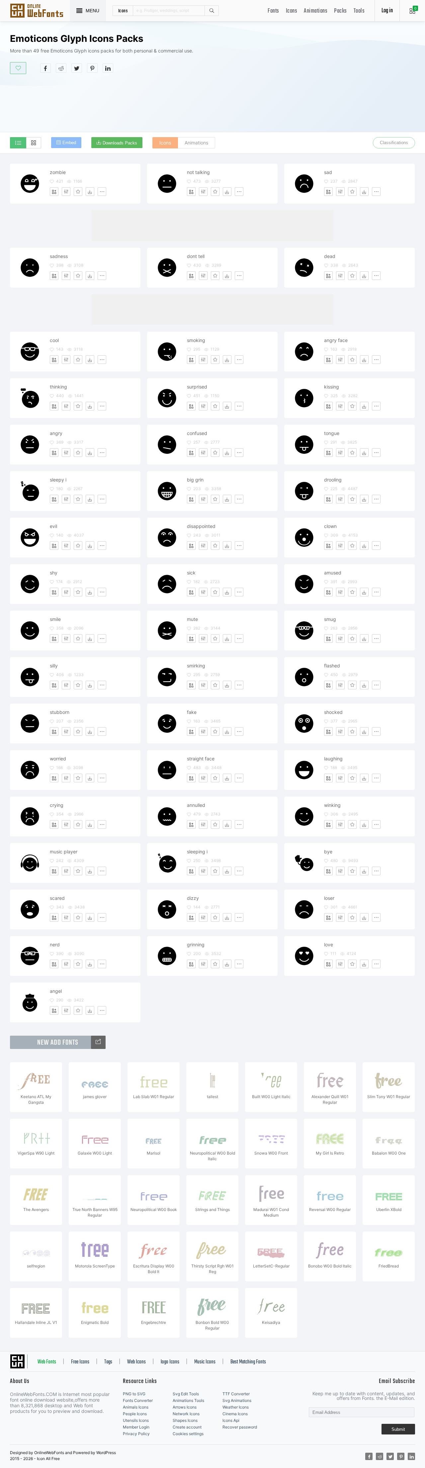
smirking (196, 665)
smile (55, 619)
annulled (196, 805)
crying (56, 805)
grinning (196, 944)
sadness (59, 256)
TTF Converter (236, 1393)
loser (329, 898)
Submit (398, 1429)
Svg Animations (236, 1400)
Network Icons (186, 1413)
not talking (198, 172)
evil (53, 526)
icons (123, 10)
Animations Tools (188, 1400)
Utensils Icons (136, 1420)
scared (57, 898)
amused (332, 572)
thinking (58, 386)
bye (328, 851)
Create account (187, 1427)
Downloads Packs (120, 142)
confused (197, 433)
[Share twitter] (76, 68)
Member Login (136, 1427)
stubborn (59, 712)
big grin (195, 479)
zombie (58, 172)
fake (192, 712)
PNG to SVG (134, 1393)
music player (63, 851)
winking (332, 805)
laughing (333, 758)
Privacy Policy (136, 1433)
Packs (340, 11)
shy (53, 572)
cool (54, 340)
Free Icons (80, 1362)
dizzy (193, 898)
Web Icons (136, 1362)
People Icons (135, 1413)
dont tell (196, 256)
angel (56, 991)
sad (328, 172)
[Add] (54, 191)
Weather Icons (235, 1407)
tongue (331, 433)
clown (330, 526)
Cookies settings (188, 1433)
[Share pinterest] (92, 68)
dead (329, 256)
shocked (333, 712)
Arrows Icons (185, 1407)
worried (58, 758)
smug (330, 619)
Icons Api (230, 1420)
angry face (336, 340)
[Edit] (66, 191)
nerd (55, 944)
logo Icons (170, 1362)
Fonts (273, 11)
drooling (333, 479)
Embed (69, 142)
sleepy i (58, 479)
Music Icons (204, 1362)
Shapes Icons (185, 1420)
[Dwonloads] (90, 191)
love (328, 944)
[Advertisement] (317, 84)
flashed (332, 665)
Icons (292, 11)
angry (56, 433)
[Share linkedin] (108, 68)
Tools (359, 11)
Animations (315, 11)
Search (211, 11)
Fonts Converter (138, 1400)
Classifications (394, 142)
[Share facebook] (45, 68)
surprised (197, 386)
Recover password (239, 1427)
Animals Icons (135, 1407)
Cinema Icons (235, 1413)
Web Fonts (47, 1362)
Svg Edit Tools (186, 1393)
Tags (108, 1362)
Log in (387, 11)
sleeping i (197, 851)
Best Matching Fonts (248, 1362)
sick (191, 572)
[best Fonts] (98, 1042)
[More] (102, 191)
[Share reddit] (61, 68)
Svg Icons (40, 11)
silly (54, 665)
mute (192, 619)
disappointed (201, 526)
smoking (196, 340)
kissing (331, 386)
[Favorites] (78, 191)
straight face (200, 758)
